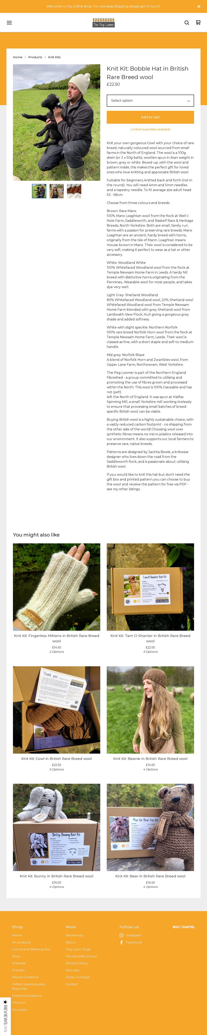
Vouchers (19, 1010)
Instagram (134, 935)
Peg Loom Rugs (78, 949)
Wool (16, 956)
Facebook (134, 942)
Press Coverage (78, 977)
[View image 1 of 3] (39, 191)
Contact (72, 984)
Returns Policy (77, 963)
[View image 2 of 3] (57, 191)
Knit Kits (54, 57)
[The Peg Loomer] (103, 22)
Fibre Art (19, 1002)
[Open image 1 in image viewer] (56, 122)
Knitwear (19, 963)
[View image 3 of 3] (74, 191)
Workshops (74, 935)
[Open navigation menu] (9, 22)
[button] (5, 1016)
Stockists (72, 970)
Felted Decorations (27, 996)
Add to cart (150, 117)
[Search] (186, 22)
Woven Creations (25, 977)
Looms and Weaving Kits (31, 949)
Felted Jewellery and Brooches (28, 986)
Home (17, 57)
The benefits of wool (81, 956)
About (70, 942)
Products (35, 57)
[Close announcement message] (199, 6)
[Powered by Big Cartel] (184, 927)
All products (21, 942)
